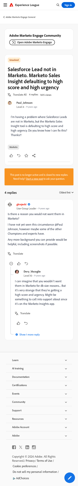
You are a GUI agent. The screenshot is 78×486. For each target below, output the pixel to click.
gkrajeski (21, 204)
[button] (20, 95)
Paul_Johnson (24, 102)
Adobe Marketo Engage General (20, 17)
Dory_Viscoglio (32, 271)
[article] (39, 234)
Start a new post (34, 178)
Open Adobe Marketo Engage (34, 42)
